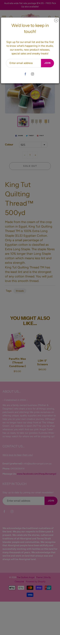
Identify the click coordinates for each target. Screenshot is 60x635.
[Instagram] (32, 74)
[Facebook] (25, 74)
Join (47, 63)
